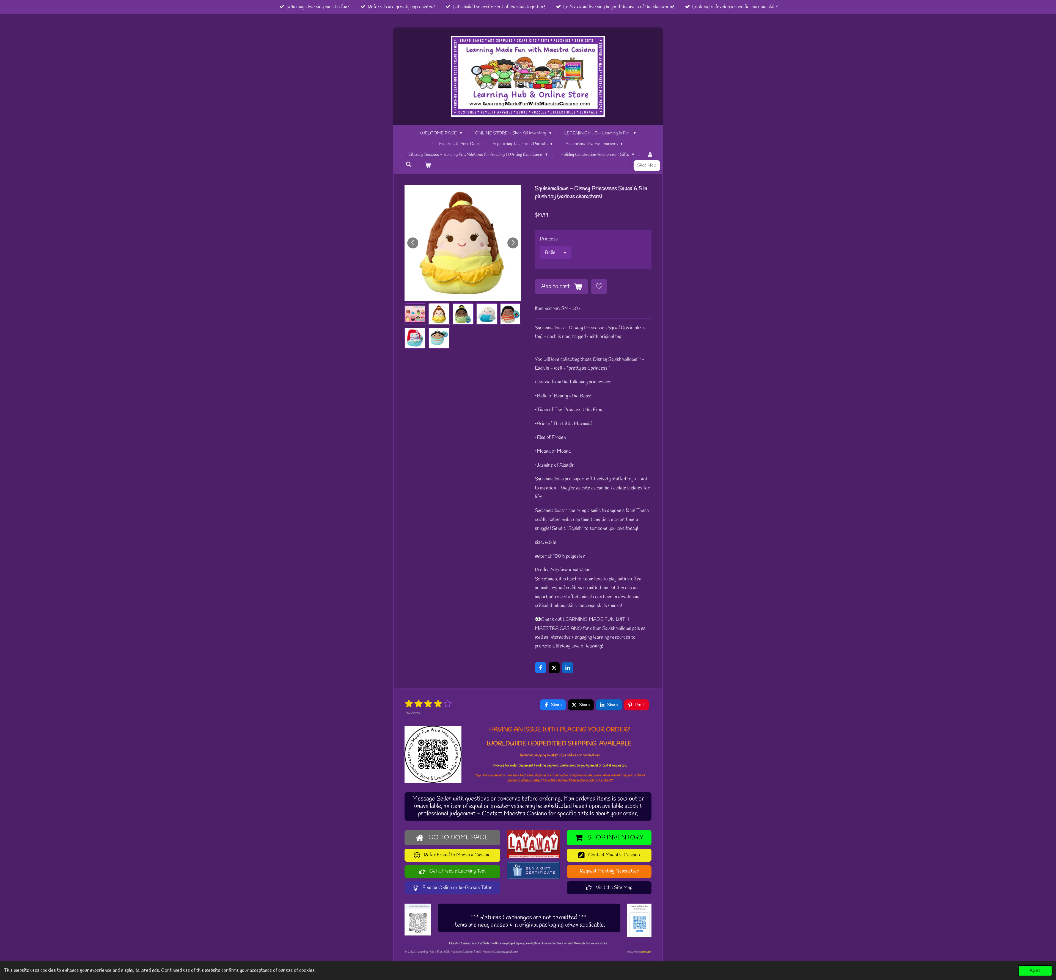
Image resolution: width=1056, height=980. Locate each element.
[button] (415, 314)
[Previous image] (412, 242)
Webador (646, 952)
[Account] (650, 155)
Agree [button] (1035, 970)
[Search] (408, 164)
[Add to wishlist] (599, 286)
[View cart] (428, 165)
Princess (549, 239)
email (594, 765)
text (605, 765)
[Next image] (512, 242)
